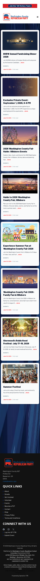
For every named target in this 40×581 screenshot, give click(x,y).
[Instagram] (10, 529)
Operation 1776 (23, 576)
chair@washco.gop (9, 481)
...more (22, 62)
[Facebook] (5, 529)
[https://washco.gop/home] (16, 17)
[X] (14, 529)
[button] (37, 17)
